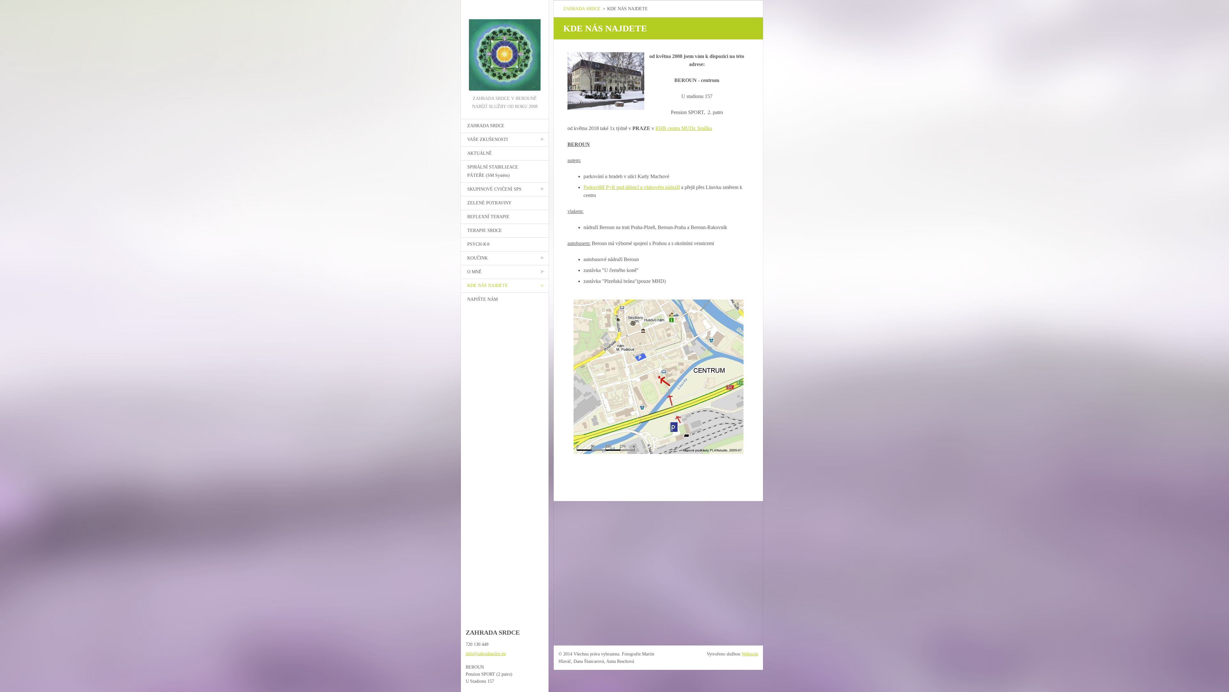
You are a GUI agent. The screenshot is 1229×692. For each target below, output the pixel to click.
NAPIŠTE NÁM (482, 299)
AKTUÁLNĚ (479, 153)
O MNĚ (474, 271)
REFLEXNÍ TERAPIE (488, 216)
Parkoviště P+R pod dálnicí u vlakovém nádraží (631, 187)
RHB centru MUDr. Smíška (683, 128)
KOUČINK (477, 258)
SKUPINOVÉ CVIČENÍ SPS (494, 189)
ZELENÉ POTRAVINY (489, 203)
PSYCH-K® (478, 244)
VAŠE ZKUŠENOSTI (487, 139)
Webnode (750, 654)
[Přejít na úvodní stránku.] (505, 47)
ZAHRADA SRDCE (485, 125)
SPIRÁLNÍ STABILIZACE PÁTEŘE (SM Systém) (492, 171)
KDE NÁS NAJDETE (487, 285)
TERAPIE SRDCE (484, 230)
